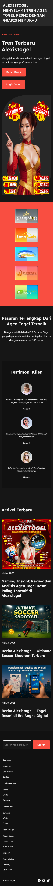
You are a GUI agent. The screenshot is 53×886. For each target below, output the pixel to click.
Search (41, 744)
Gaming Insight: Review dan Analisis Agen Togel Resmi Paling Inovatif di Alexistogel (26, 588)
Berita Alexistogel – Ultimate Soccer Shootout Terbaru (26, 653)
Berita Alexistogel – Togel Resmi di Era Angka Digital (25, 713)
